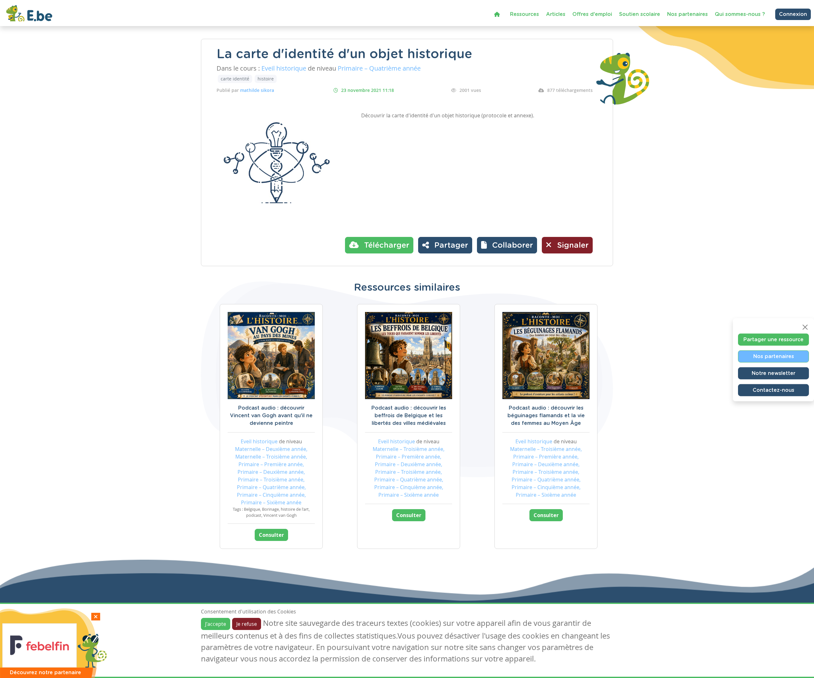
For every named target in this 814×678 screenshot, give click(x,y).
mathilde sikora (257, 90)
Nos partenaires (687, 14)
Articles (555, 14)
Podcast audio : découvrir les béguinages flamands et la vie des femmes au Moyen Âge (546, 415)
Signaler (572, 245)
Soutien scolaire (639, 14)
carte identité (235, 79)
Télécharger (385, 245)
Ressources (524, 14)
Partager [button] (450, 245)
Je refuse (246, 623)
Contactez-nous (773, 390)
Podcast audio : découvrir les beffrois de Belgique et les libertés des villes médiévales (408, 415)
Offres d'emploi (592, 14)
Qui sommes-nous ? (740, 14)
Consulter (271, 534)
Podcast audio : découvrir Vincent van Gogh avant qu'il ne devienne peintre (271, 415)
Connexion (793, 14)
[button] (507, 245)
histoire (266, 79)
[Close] (805, 327)
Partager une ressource (773, 339)
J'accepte (215, 623)
